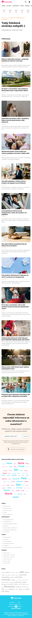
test (2, 587)
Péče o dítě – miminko (8, 557)
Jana (21, 463)
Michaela (5, 470)
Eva (27, 463)
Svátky (5, 512)
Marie (8, 493)
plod (26, 580)
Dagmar (27, 473)
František (19, 488)
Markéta (25, 494)
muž (17, 580)
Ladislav (18, 473)
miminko (6, 580)
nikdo (19, 580)
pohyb (6, 582)
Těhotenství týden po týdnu (10, 523)
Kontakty (12, 602)
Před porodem (7, 537)
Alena (25, 470)
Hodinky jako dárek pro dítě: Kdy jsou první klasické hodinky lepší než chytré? (16, 339)
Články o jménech (7, 514)
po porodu (17, 582)
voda (6, 589)
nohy (23, 580)
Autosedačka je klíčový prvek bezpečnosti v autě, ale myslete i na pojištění (14, 212)
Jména (3, 5)
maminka (22, 575)
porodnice (4, 584)
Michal (20, 494)
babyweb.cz (5, 17)
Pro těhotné (6, 532)
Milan (3, 475)
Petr (24, 478)
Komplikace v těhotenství (9, 530)
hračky (3, 575)
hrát (6, 575)
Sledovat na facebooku (17, 449)
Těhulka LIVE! (25, 587)
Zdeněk (14, 475)
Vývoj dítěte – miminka (9, 555)
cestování (12, 572)
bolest (3, 572)
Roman (3, 463)
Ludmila (10, 470)
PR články (4, 62)
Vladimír (14, 473)
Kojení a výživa (7, 561)
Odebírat (26, 436)
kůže (17, 575)
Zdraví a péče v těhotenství (10, 528)
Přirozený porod (7, 541)
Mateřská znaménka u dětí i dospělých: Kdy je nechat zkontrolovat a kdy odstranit (15, 120)
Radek (19, 475)
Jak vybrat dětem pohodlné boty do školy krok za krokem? (14, 245)
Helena (12, 490)
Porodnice (5, 539)
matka (12, 577)
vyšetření (11, 589)
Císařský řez (6, 545)
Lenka (18, 490)
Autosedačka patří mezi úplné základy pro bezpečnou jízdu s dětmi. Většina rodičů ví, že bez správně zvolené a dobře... (16, 220)
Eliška (6, 466)
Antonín (27, 490)
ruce (23, 584)
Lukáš (21, 470)
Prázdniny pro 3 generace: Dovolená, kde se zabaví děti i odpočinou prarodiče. (16, 395)
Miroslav (19, 481)
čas (3, 591)
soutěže (27, 584)
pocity (3, 582)
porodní (11, 584)
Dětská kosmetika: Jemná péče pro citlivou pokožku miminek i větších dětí (15, 152)
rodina (16, 584)
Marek (8, 481)
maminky (5, 577)
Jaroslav (16, 479)
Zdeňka (15, 463)
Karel (27, 475)
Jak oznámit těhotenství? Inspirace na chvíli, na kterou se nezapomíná (15, 276)
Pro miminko (6, 563)
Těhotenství (15, 5)
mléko (13, 580)
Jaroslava (4, 488)
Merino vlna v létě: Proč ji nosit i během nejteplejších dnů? (15, 368)
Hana (5, 473)
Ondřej (27, 466)
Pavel (9, 463)
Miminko (27, 5)
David (8, 475)
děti (22, 572)
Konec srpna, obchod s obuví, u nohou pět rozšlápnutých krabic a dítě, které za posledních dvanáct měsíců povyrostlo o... (16, 252)
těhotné (18, 587)
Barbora (9, 473)
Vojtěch (15, 494)
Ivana (3, 466)
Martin (7, 490)
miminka (18, 577)
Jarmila (4, 481)
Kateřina (4, 479)
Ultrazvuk (5, 526)
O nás (18, 602)
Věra (15, 466)
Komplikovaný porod (8, 543)
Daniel (24, 485)
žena (7, 591)
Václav (9, 488)
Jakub (10, 466)
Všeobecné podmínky (14, 604)
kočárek (13, 575)
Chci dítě (8, 5)
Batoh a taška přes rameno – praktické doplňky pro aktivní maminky (15, 60)
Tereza (9, 479)
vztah (16, 589)
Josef (15, 497)
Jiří (16, 470)
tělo (3, 589)
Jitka (27, 485)
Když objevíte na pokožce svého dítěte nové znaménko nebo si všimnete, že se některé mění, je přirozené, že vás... (15, 128)
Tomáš (21, 466)
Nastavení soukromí (16, 608)
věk (23, 589)
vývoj (20, 589)
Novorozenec (6, 553)
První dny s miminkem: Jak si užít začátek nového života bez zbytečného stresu (15, 306)
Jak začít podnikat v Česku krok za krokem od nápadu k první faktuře (14, 182)
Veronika (13, 481)
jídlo (9, 575)
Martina (12, 485)
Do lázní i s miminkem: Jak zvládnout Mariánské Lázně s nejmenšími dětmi (15, 89)
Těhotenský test (7, 521)
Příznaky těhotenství (8, 519)
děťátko (27, 572)
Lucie (22, 490)
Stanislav (23, 473)
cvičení (17, 572)
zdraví (27, 589)
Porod (22, 5)
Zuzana (4, 485)
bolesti (7, 572)
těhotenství (9, 586)
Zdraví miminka (7, 559)
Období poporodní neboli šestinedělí (12, 547)
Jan (18, 485)
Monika (23, 475)
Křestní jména (6, 506)
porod (24, 582)
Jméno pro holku (7, 510)
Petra (8, 485)
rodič (20, 584)
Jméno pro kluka (7, 508)
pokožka (11, 582)
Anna (26, 481)
